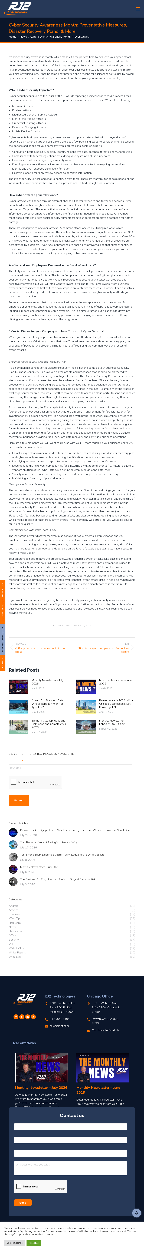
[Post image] (18, 687)
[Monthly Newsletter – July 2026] (41, 1067)
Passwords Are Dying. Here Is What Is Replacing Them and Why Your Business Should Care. (76, 830)
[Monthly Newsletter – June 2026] (102, 1067)
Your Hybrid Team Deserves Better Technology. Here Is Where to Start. (63, 855)
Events (2, 663)
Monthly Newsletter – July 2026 (47, 682)
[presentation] (35, 782)
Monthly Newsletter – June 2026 (115, 682)
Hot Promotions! (2, 639)
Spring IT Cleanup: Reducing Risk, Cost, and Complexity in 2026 (49, 724)
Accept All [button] (34, 1243)
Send (22, 1203)
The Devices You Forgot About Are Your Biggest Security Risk (58, 879)
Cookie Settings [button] (14, 1243)
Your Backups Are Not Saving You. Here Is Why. (49, 842)
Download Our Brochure (2, 602)
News (67, 625)
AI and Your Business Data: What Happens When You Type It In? (48, 704)
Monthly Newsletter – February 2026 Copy (112, 722)
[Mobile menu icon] (138, 8)
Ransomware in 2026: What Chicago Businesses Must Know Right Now (116, 704)
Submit (19, 800)
